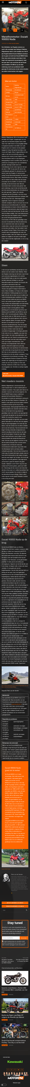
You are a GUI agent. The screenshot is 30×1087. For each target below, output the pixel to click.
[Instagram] (11, 1070)
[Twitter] (15, 1070)
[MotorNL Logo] (15, 2)
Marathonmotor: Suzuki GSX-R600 (13, 376)
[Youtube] (18, 1070)
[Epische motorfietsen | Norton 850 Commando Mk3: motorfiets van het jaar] (15, 978)
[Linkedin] (11, 892)
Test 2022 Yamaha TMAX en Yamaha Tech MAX (22, 960)
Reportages (4, 994)
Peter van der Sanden (14, 43)
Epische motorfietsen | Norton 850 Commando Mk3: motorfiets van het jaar (14, 990)
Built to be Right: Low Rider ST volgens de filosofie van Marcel (13, 1016)
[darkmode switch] (3, 1085)
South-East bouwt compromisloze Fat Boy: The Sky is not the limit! (14, 1041)
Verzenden (24, 938)
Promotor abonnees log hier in (15, 906)
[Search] (26, 910)
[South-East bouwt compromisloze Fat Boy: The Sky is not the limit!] (15, 1030)
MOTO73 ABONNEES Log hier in (15, 902)
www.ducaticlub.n (16, 704)
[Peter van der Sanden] (6, 884)
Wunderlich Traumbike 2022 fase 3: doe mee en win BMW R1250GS (8, 961)
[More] (22, 30)
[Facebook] (8, 1070)
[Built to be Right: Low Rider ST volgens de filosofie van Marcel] (15, 1005)
